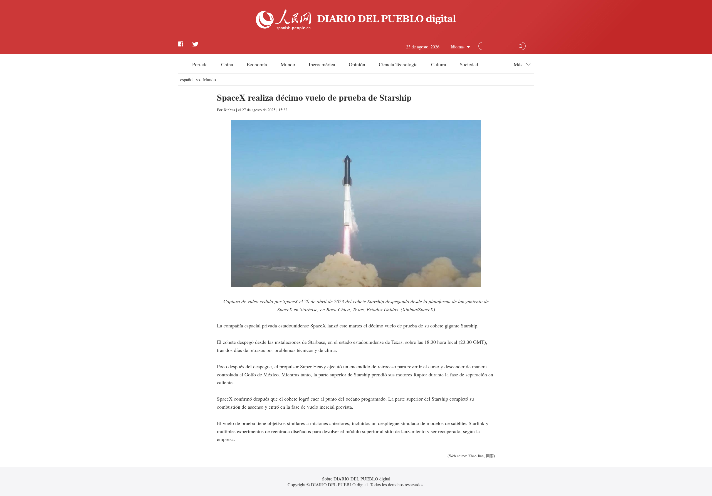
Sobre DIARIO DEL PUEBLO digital (356, 479)
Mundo (288, 64)
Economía (257, 64)
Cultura (438, 64)
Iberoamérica (322, 64)
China (227, 64)
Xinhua (229, 109)
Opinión (357, 64)
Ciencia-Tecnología (398, 64)
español (187, 79)
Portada (199, 64)
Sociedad (469, 64)
